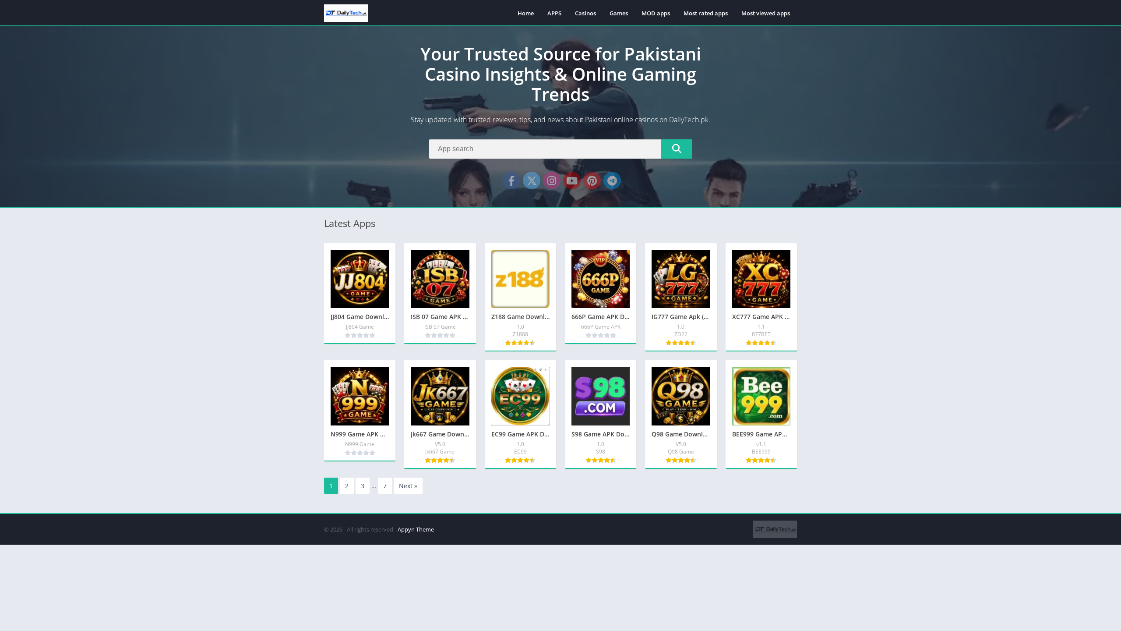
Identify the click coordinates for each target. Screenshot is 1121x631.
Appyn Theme (416, 529)
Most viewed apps (765, 13)
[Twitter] (531, 180)
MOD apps (656, 13)
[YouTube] (572, 180)
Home (526, 13)
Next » (408, 486)
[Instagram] (551, 180)
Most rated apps (706, 13)
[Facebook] (511, 180)
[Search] (676, 149)
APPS (554, 13)
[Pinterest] (592, 180)
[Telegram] (612, 180)
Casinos (585, 13)
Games (619, 13)
